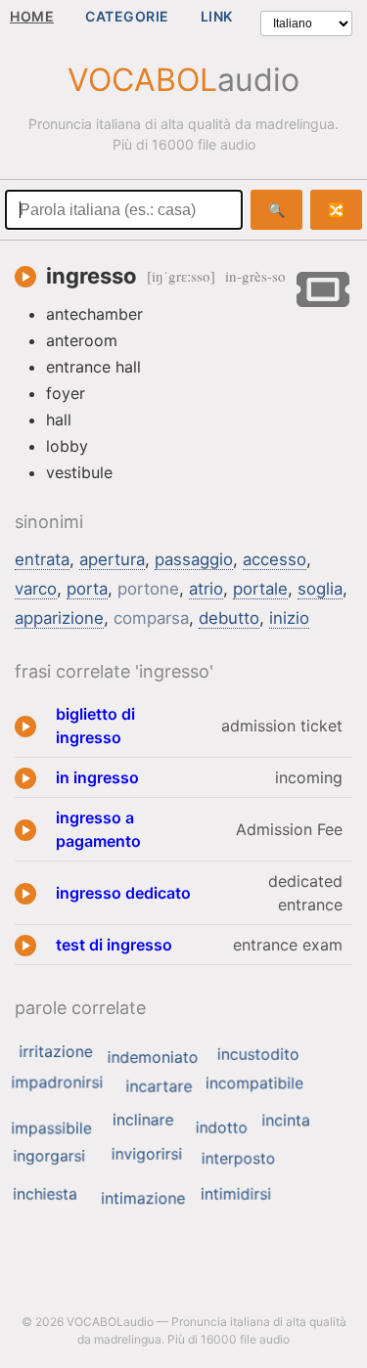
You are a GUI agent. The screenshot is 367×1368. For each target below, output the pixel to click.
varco (36, 588)
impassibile (51, 1127)
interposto (239, 1157)
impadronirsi (57, 1081)
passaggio (194, 559)
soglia (320, 588)
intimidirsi (236, 1194)
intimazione (143, 1198)
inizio (289, 618)
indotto (222, 1127)
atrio (206, 588)
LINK (217, 16)
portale (260, 588)
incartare (158, 1085)
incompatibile (254, 1082)
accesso (274, 559)
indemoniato (153, 1057)
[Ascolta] (25, 276)
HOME (32, 16)
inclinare (143, 1119)
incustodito (258, 1054)
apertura (112, 559)
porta (87, 588)
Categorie (127, 16)
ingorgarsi (49, 1155)
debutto (229, 618)
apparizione (59, 618)
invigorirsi (147, 1154)
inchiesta (45, 1194)
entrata (42, 559)
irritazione (55, 1051)
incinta (285, 1119)
